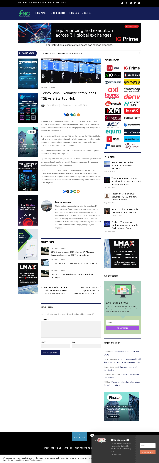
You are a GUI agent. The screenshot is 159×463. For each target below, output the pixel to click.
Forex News (40, 12)
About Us (86, 12)
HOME (46, 448)
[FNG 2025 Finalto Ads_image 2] (121, 420)
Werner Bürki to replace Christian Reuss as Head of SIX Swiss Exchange (54, 290)
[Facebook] (64, 114)
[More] (78, 114)
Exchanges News (48, 88)
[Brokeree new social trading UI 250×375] (28, 259)
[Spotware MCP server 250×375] (28, 225)
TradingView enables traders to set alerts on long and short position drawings (126, 181)
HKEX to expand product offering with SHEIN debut (74, 263)
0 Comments (66, 105)
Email (74, 342)
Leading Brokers (58, 12)
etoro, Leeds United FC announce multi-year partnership (61, 53)
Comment (45, 319)
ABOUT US (68, 448)
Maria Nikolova (52, 105)
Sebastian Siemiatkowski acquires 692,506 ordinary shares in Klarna (124, 196)
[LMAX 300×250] (121, 266)
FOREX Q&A (56, 448)
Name (43, 342)
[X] (67, 114)
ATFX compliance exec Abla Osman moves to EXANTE (125, 211)
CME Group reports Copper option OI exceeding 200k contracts (87, 290)
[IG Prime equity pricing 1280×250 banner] (79, 46)
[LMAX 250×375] (28, 293)
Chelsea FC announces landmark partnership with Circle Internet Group (125, 225)
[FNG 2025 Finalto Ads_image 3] (28, 157)
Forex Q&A (74, 12)
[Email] (74, 114)
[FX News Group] (24, 16)
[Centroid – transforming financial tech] (28, 123)
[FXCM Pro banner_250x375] (28, 88)
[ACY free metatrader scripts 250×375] (28, 191)
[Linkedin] (71, 114)
